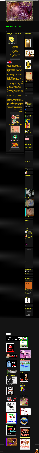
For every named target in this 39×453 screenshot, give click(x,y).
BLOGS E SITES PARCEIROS (12, 21)
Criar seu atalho (26, 110)
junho (26, 223)
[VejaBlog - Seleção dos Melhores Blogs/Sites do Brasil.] (28, 35)
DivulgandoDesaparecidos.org (29, 315)
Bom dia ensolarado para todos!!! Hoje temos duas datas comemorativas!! (28, 239)
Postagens (8, 333)
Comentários (8, 334)
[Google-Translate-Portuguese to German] (27, 98)
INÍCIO (7, 21)
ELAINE (28, 102)
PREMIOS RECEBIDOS (15, 23)
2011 (26, 228)
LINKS (19, 23)
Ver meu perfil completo (27, 106)
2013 (26, 221)
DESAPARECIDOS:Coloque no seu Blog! (29, 314)
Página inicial (15, 153)
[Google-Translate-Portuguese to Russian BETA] (31, 98)
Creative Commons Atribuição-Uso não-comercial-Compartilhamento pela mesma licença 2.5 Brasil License (28, 133)
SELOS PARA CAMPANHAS (9, 23)
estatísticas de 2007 (29, 292)
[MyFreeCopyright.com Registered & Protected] (28, 136)
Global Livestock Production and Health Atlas (28, 293)
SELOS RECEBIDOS (18, 22)
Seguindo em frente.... (28, 222)
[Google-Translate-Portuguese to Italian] (28, 98)
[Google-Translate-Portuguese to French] (26, 98)
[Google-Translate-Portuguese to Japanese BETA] (29, 98)
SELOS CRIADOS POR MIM (23, 22)
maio (26, 224)
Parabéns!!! (29, 235)
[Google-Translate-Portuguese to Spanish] (25, 99)
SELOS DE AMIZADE (29, 22)
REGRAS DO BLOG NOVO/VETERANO (11, 22)
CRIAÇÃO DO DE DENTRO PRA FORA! (20, 21)
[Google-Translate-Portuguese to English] (30, 98)
